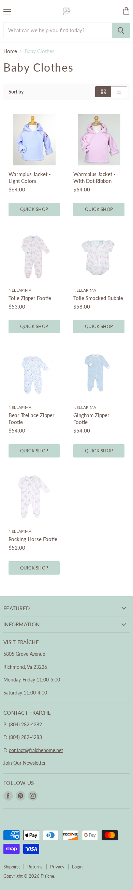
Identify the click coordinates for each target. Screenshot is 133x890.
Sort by (16, 92)
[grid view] (103, 91)
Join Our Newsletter (24, 763)
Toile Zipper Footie (30, 298)
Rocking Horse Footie (33, 539)
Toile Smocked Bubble (98, 298)
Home (10, 51)
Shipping (11, 866)
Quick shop (34, 209)
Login (77, 866)
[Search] (121, 30)
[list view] (119, 91)
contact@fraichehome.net (36, 750)
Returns (35, 866)
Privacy (57, 866)
